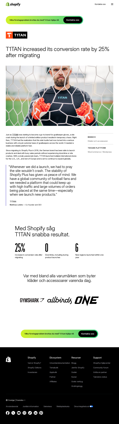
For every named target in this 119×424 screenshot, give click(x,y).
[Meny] (112, 4)
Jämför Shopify (77, 367)
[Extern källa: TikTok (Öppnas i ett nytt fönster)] (30, 413)
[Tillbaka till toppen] (8, 359)
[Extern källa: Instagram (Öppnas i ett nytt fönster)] (24, 413)
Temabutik (54, 367)
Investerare (32, 372)
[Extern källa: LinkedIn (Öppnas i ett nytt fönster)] (35, 413)
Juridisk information (31, 406)
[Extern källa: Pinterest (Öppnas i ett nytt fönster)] (41, 413)
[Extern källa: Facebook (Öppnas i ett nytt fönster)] (8, 413)
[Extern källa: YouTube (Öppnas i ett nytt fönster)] (19, 413)
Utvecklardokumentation (60, 363)
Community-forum (100, 367)
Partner (53, 377)
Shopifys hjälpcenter (101, 363)
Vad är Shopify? (34, 363)
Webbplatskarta (62, 406)
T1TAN (15, 134)
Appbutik (53, 372)
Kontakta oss (100, 4)
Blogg (73, 363)
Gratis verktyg (77, 381)
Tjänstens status (100, 377)
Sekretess (47, 406)
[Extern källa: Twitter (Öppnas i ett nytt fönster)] (13, 413)
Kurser (74, 377)
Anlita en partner (100, 372)
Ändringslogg (76, 386)
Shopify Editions (34, 367)
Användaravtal (12, 406)
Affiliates (53, 381)
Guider (74, 372)
